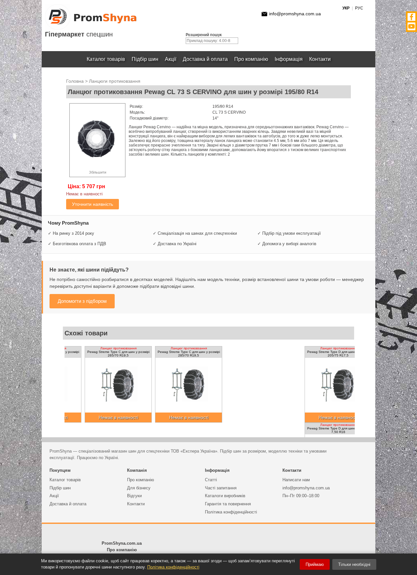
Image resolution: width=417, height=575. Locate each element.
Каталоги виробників (225, 495)
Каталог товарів (106, 59)
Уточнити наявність (92, 204)
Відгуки (134, 495)
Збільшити (97, 172)
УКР (346, 8)
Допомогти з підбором (82, 301)
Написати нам (296, 479)
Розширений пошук (204, 35)
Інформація (288, 59)
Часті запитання (221, 487)
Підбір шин (145, 59)
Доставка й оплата (205, 59)
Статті (211, 479)
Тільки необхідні (354, 564)
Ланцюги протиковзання (114, 81)
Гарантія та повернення (228, 503)
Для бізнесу (139, 487)
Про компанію (251, 59)
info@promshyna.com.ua (295, 13)
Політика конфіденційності (231, 512)
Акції (170, 59)
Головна (75, 81)
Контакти (320, 59)
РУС (359, 8)
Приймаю (315, 564)
